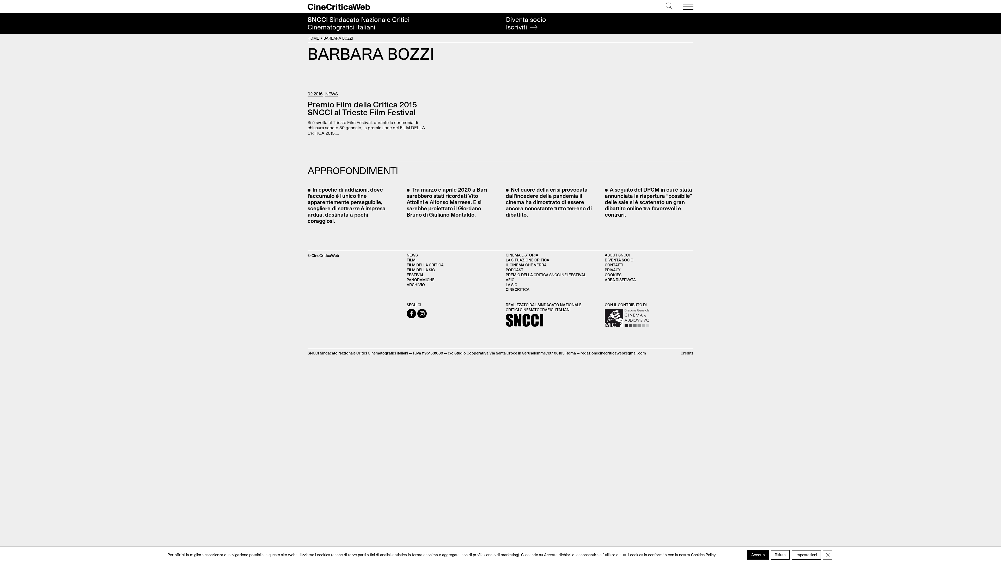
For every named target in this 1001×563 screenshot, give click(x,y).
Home (313, 38)
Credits (687, 353)
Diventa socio (526, 23)
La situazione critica (527, 260)
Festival (415, 275)
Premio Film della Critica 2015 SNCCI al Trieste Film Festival (362, 108)
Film (411, 260)
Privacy (612, 270)
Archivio (416, 285)
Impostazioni (806, 555)
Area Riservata (620, 280)
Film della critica (425, 265)
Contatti (614, 265)
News (331, 93)
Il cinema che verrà (526, 265)
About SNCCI (617, 255)
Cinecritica (517, 289)
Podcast (514, 270)
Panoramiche (421, 280)
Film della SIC (421, 270)
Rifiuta (780, 555)
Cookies (613, 275)
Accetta (758, 555)
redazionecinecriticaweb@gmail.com (613, 353)
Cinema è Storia (522, 255)
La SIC (511, 285)
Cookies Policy (703, 555)
